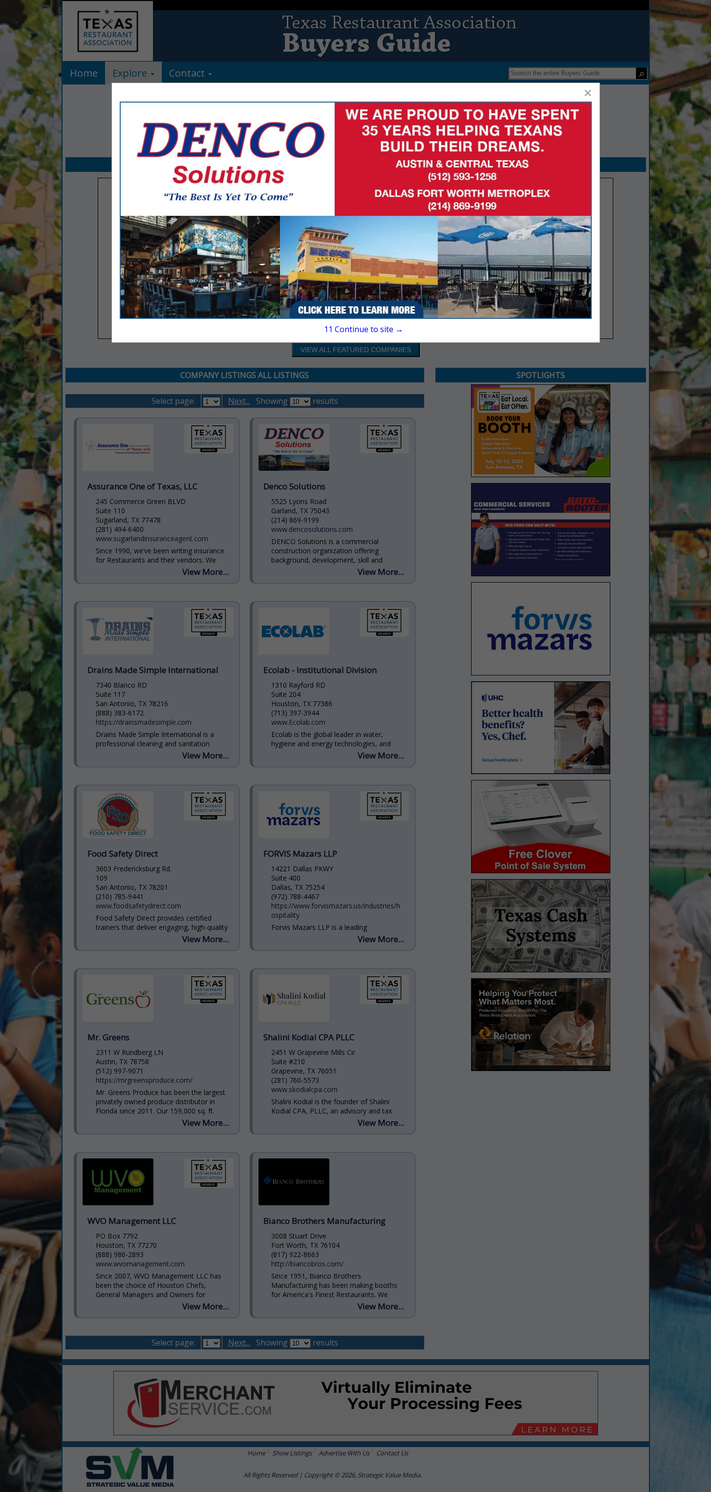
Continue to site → (363, 329)
